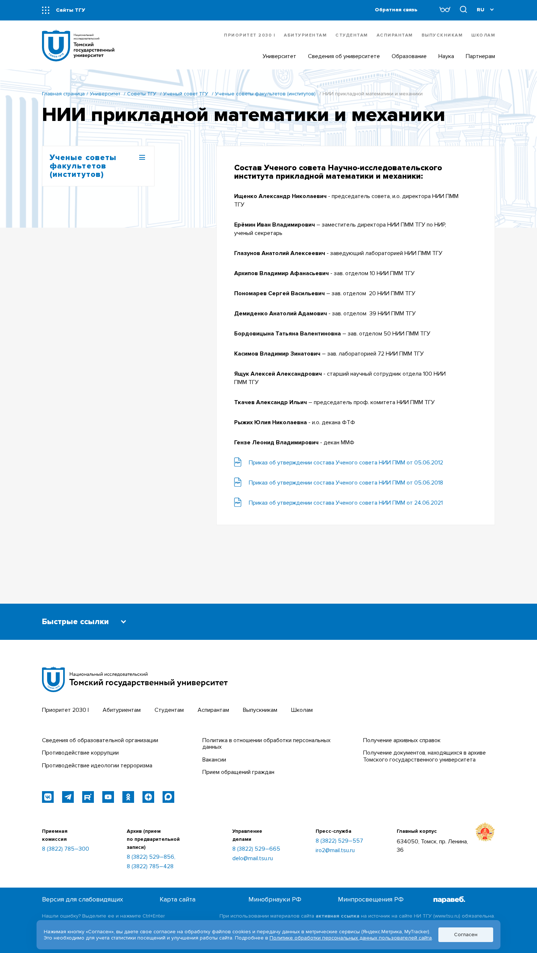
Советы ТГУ (141, 94)
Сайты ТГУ (70, 10)
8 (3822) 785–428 (150, 866)
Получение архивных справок (402, 740)
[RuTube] (88, 797)
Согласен (465, 934)
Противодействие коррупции (80, 752)
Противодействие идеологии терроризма (97, 765)
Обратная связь (396, 10)
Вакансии (214, 759)
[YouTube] (108, 797)
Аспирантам (395, 35)
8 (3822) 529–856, (151, 857)
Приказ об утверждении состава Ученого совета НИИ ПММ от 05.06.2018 (346, 482)
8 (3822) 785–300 (65, 849)
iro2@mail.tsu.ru (335, 850)
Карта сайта (177, 899)
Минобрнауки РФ (274, 899)
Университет (105, 94)
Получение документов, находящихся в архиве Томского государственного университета (424, 756)
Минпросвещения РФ (371, 899)
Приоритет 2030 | (249, 35)
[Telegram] (68, 797)
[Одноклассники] (128, 797)
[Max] (168, 797)
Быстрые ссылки (75, 622)
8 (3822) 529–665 (256, 849)
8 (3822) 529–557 (339, 841)
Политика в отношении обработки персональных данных (266, 744)
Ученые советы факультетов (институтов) (265, 94)
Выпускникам (442, 35)
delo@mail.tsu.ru (252, 858)
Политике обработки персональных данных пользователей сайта (351, 938)
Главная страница (63, 94)
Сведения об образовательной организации (100, 740)
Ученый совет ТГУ (185, 94)
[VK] (48, 797)
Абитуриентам (305, 35)
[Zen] (148, 797)
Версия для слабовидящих (82, 899)
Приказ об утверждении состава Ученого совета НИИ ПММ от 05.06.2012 (346, 462)
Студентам (351, 35)
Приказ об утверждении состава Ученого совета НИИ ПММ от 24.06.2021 (346, 502)
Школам (483, 35)
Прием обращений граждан (238, 772)
